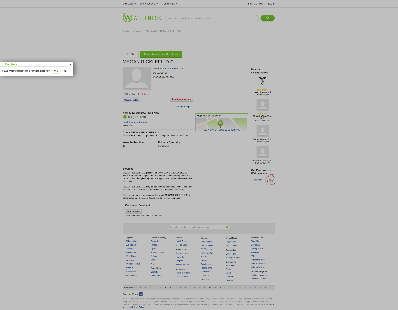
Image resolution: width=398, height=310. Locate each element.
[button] (56, 71)
